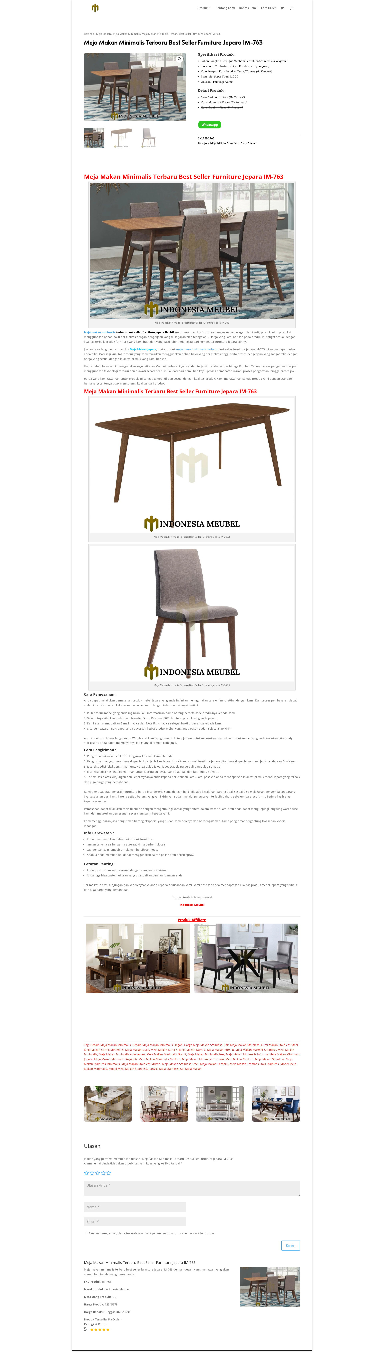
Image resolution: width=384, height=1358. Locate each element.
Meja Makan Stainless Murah (140, 1064)
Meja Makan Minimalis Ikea (206, 1054)
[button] (179, 59)
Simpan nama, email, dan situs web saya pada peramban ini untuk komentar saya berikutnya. (152, 1233)
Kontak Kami (248, 8)
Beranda (89, 34)
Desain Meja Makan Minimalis (110, 1045)
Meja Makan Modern (239, 1059)
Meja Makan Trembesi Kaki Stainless (254, 1064)
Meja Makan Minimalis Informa (247, 1054)
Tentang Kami (225, 8)
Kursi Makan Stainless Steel (279, 1045)
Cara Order (268, 8)
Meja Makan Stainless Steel (180, 1064)
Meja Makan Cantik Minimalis (104, 1050)
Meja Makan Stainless (269, 1059)
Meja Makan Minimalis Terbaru (130, 176)
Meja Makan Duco (137, 1050)
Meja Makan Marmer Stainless (255, 1050)
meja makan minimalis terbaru (197, 349)
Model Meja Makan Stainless (128, 1069)
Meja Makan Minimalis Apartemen (122, 1054)
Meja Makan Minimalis (126, 34)
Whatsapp (210, 124)
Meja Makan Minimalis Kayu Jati (115, 1059)
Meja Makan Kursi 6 (192, 1050)
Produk (203, 8)
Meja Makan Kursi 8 (220, 1050)
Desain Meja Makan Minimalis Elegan (157, 1045)
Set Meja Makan (191, 1069)
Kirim (291, 1245)
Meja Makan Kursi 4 (164, 1050)
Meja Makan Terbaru (214, 1064)
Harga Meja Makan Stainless (203, 1045)
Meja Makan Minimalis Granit (166, 1054)
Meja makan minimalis (99, 332)
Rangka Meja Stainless (164, 1069)
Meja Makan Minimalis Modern (159, 1059)
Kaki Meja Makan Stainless (241, 1045)
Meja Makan (103, 34)
